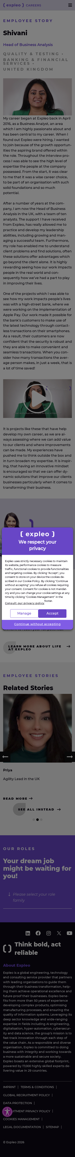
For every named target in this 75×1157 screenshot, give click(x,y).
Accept (52, 613)
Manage (24, 613)
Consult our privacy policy (24, 603)
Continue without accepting (37, 624)
